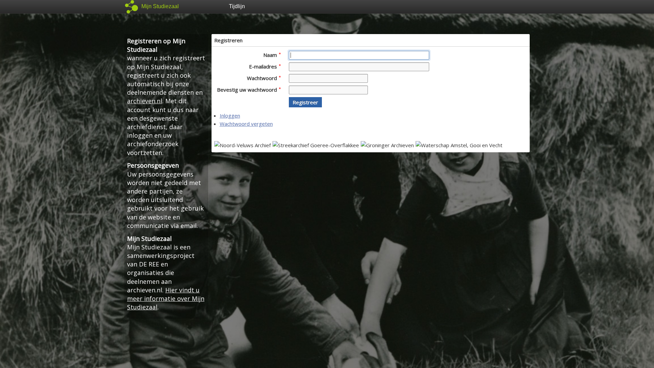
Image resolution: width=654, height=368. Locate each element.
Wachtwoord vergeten (246, 123)
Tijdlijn (237, 6)
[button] (305, 102)
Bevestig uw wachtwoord (247, 89)
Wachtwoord (262, 78)
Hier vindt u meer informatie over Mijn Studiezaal (165, 298)
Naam (270, 54)
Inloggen (230, 115)
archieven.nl (144, 101)
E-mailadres (263, 66)
